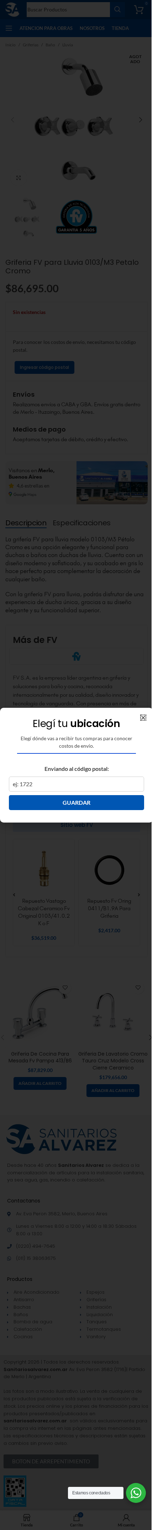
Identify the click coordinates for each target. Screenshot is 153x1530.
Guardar (76, 802)
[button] (143, 717)
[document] (76, 765)
